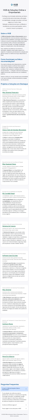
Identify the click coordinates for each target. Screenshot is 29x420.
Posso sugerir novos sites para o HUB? (11, 408)
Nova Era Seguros (8, 356)
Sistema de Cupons (9, 226)
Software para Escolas (10, 256)
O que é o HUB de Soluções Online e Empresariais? (11, 389)
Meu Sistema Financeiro (10, 92)
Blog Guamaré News (9, 164)
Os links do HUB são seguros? (9, 405)
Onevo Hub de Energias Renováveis (14, 130)
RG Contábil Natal (8, 193)
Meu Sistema (6, 290)
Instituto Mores (7, 324)
